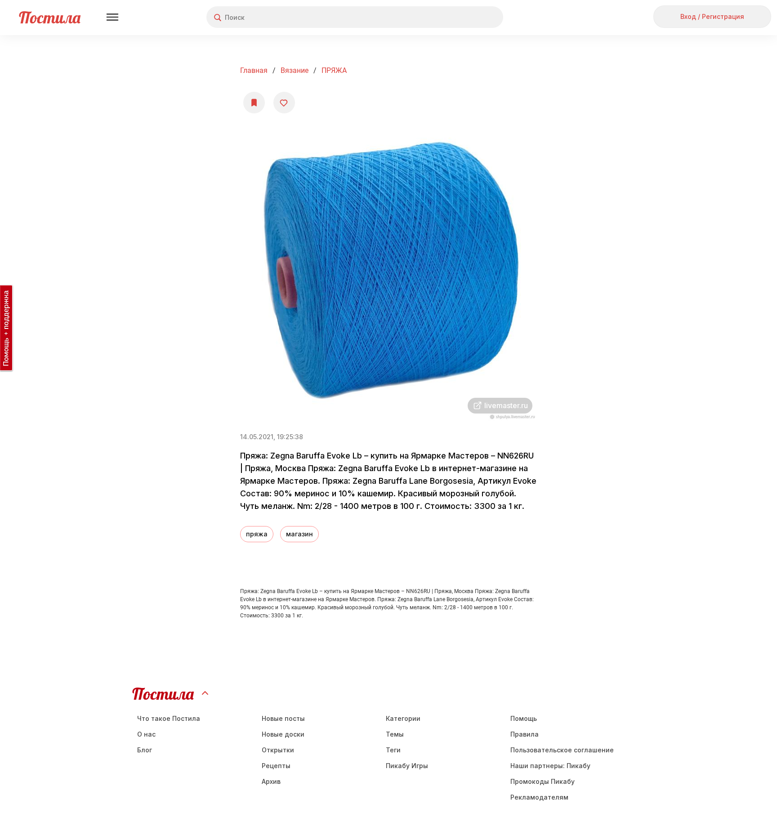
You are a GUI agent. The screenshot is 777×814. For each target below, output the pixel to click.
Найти (462, 17)
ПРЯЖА (334, 70)
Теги (393, 750)
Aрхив (271, 781)
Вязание (294, 70)
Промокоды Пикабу (542, 781)
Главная (254, 70)
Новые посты (283, 718)
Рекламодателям (539, 797)
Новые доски (283, 734)
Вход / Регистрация (712, 16)
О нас (146, 734)
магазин (299, 534)
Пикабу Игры (407, 765)
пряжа (257, 534)
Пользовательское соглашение (562, 750)
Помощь (523, 718)
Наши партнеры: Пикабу (550, 765)
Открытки (278, 750)
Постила (49, 17)
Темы (395, 734)
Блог (144, 750)
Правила (524, 734)
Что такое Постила (168, 718)
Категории (403, 718)
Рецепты (276, 765)
